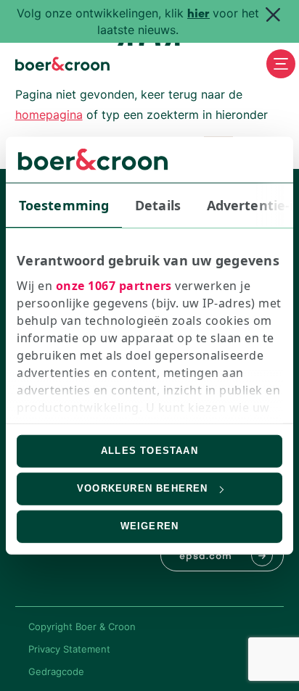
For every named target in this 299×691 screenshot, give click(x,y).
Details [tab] (158, 204)
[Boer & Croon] (62, 64)
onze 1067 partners (114, 286)
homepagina (49, 114)
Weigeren (149, 526)
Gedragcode (56, 671)
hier (198, 15)
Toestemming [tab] (64, 204)
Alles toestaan (149, 450)
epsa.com (205, 557)
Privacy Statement (69, 649)
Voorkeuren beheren (142, 488)
